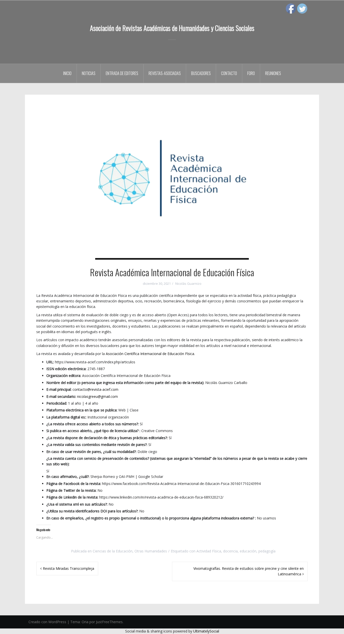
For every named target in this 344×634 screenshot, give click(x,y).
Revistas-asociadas (165, 73)
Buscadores (201, 73)
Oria (85, 621)
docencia (230, 551)
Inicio (67, 73)
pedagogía (267, 551)
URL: (50, 362)
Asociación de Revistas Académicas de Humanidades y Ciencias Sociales (172, 28)
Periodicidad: (56, 403)
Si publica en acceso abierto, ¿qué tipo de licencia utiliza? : (93, 430)
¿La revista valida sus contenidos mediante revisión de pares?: (96, 444)
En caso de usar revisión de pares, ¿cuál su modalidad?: (91, 451)
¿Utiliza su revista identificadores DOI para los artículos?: (92, 511)
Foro (251, 73)
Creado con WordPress (47, 621)
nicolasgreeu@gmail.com (97, 396)
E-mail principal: (59, 389)
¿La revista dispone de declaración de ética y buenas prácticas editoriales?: (107, 437)
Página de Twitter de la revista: (71, 490)
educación (248, 551)
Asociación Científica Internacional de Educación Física (150, 353)
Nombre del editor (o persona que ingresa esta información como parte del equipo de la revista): (125, 382)
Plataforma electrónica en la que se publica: (81, 410)
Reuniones (273, 73)
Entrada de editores (122, 73)
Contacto (229, 73)
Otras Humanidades (150, 551)
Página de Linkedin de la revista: (72, 497)
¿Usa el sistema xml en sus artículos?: (77, 504)
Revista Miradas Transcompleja (68, 568)
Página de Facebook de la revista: (73, 483)
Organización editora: (63, 375)
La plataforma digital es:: (66, 417)
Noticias (88, 73)
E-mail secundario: (61, 396)
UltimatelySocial (206, 631)
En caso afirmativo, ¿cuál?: (67, 476)
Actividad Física (208, 551)
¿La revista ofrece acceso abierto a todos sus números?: (92, 423)
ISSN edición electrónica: (66, 368)
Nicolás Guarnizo (188, 283)
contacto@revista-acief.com (95, 389)
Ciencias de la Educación (112, 551)
